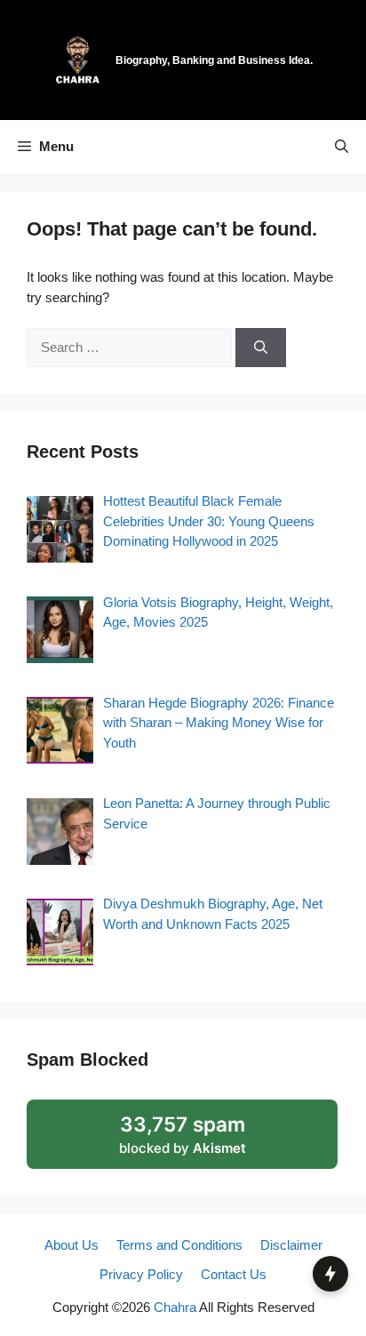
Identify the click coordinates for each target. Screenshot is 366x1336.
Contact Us (234, 1274)
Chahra (175, 1307)
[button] (341, 146)
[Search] (260, 348)
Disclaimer (291, 1244)
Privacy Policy (141, 1274)
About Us (71, 1244)
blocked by (182, 1134)
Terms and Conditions (179, 1244)
